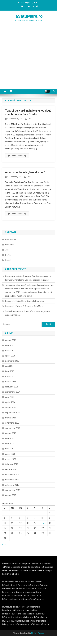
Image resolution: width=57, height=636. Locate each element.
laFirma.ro (22, 567)
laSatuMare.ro (28, 16)
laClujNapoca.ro (35, 582)
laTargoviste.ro (39, 621)
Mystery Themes (37, 633)
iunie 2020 (9, 443)
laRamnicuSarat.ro (32, 595)
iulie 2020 (9, 438)
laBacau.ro (16, 614)
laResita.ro (28, 617)
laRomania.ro (8, 582)
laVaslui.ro (7, 610)
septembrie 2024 (12, 392)
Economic (9, 245)
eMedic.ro (6, 563)
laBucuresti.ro (21, 582)
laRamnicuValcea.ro (11, 599)
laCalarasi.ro (31, 589)
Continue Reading (18, 156)
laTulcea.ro (36, 624)
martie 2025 (10, 382)
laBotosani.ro (8, 617)
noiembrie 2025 (12, 361)
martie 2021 (10, 418)
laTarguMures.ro (22, 624)
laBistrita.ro (41, 614)
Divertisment (10, 239)
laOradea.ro (7, 595)
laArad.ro (6, 614)
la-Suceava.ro (47, 567)
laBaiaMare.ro (28, 614)
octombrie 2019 (12, 485)
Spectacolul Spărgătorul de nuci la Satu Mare (24, 301)
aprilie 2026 (10, 356)
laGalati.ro (32, 585)
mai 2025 (9, 376)
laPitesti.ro (18, 595)
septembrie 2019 (12, 490)
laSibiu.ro (6, 621)
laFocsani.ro (7, 592)
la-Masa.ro (46, 563)
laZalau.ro (45, 624)
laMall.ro (6, 567)
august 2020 (10, 433)
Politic (8, 255)
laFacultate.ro (34, 567)
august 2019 (10, 495)
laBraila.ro (19, 617)
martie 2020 (10, 459)
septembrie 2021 (12, 412)
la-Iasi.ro (17, 607)
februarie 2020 (11, 464)
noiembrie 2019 (12, 480)
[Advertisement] (28, 58)
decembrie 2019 (12, 474)
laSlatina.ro (16, 621)
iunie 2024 (9, 397)
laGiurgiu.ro (19, 592)
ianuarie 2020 (11, 469)
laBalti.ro (15, 574)
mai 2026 (9, 351)
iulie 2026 (9, 345)
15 (43, 523)
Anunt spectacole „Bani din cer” (25, 172)
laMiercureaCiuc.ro (33, 592)
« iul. (4, 544)
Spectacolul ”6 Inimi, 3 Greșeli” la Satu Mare (24, 306)
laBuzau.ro (21, 589)
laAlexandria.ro (31, 610)
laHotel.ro (36, 563)
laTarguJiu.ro (8, 624)
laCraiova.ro (21, 585)
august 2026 (10, 340)
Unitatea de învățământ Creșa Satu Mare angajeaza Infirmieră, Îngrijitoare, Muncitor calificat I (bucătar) (28, 278)
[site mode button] (47, 91)
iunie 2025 (9, 371)
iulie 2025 (9, 366)
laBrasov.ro (7, 607)
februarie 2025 (11, 387)
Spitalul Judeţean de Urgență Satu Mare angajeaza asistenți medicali (27, 313)
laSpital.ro (26, 563)
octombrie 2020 (12, 423)
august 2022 (10, 407)
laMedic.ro (17, 563)
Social (8, 260)
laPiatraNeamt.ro (39, 570)
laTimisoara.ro (8, 589)
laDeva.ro (42, 589)
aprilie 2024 (10, 402)
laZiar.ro (14, 567)
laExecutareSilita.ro (10, 570)
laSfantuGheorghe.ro (31, 607)
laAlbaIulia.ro (18, 610)
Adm (29, 119)
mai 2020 (9, 449)
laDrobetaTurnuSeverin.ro (32, 599)
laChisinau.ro (25, 570)
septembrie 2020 (12, 428)
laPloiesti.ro (43, 585)
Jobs (7, 250)
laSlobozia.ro (27, 621)
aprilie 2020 (10, 454)
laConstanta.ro (8, 585)
